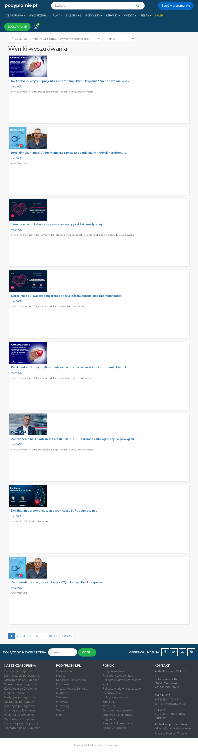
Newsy (60, 676)
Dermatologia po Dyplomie (22, 676)
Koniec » (67, 636)
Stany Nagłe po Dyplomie (21, 723)
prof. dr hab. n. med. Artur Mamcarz (74, 91)
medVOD (16, 86)
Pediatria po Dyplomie (19, 715)
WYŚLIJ (87, 652)
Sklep (59, 715)
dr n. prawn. (56, 234)
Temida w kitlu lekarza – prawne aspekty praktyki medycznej (56, 224)
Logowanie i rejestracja (117, 715)
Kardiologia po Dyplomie (20, 689)
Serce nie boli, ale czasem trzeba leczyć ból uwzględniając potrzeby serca (66, 296)
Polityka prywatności (116, 697)
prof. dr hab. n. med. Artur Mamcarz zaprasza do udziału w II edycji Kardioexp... (68, 153)
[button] (15, 15)
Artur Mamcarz (19, 163)
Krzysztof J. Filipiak (21, 521)
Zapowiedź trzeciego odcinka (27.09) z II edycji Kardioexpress (57, 582)
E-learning (62, 706)
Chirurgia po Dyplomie (18, 671)
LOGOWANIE (17, 26)
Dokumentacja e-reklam (118, 710)
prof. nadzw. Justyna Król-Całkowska (113, 234)
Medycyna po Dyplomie (19, 697)
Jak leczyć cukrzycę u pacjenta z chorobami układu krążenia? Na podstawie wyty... (71, 81)
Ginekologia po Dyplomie (20, 684)
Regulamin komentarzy (117, 723)
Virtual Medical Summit (71, 689)
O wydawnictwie (113, 671)
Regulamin (109, 719)
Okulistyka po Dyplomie (19, 706)
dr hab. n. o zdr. (84, 234)
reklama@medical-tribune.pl (173, 728)
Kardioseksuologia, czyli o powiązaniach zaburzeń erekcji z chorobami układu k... (70, 367)
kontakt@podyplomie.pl (170, 704)
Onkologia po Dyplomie (19, 710)
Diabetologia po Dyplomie (21, 680)
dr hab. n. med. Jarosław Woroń (67, 306)
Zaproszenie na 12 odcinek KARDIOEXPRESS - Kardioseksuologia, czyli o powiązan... (73, 439)
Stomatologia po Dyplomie (22, 728)
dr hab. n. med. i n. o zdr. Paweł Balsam (32, 91)
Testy (60, 710)
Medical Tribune (14, 693)
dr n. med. (69, 234)
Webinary (62, 697)
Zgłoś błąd (109, 702)
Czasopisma (64, 671)
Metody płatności (114, 728)
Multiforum (63, 693)
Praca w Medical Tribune (170, 733)
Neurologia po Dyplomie (20, 702)
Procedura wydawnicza (117, 676)
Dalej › (53, 636)
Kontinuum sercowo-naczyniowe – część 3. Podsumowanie (54, 510)
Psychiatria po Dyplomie (20, 719)
